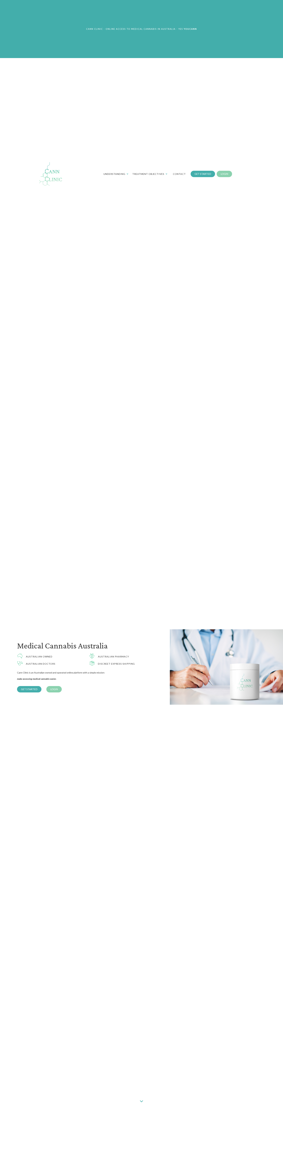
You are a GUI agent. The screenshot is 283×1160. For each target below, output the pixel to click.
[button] (203, 174)
